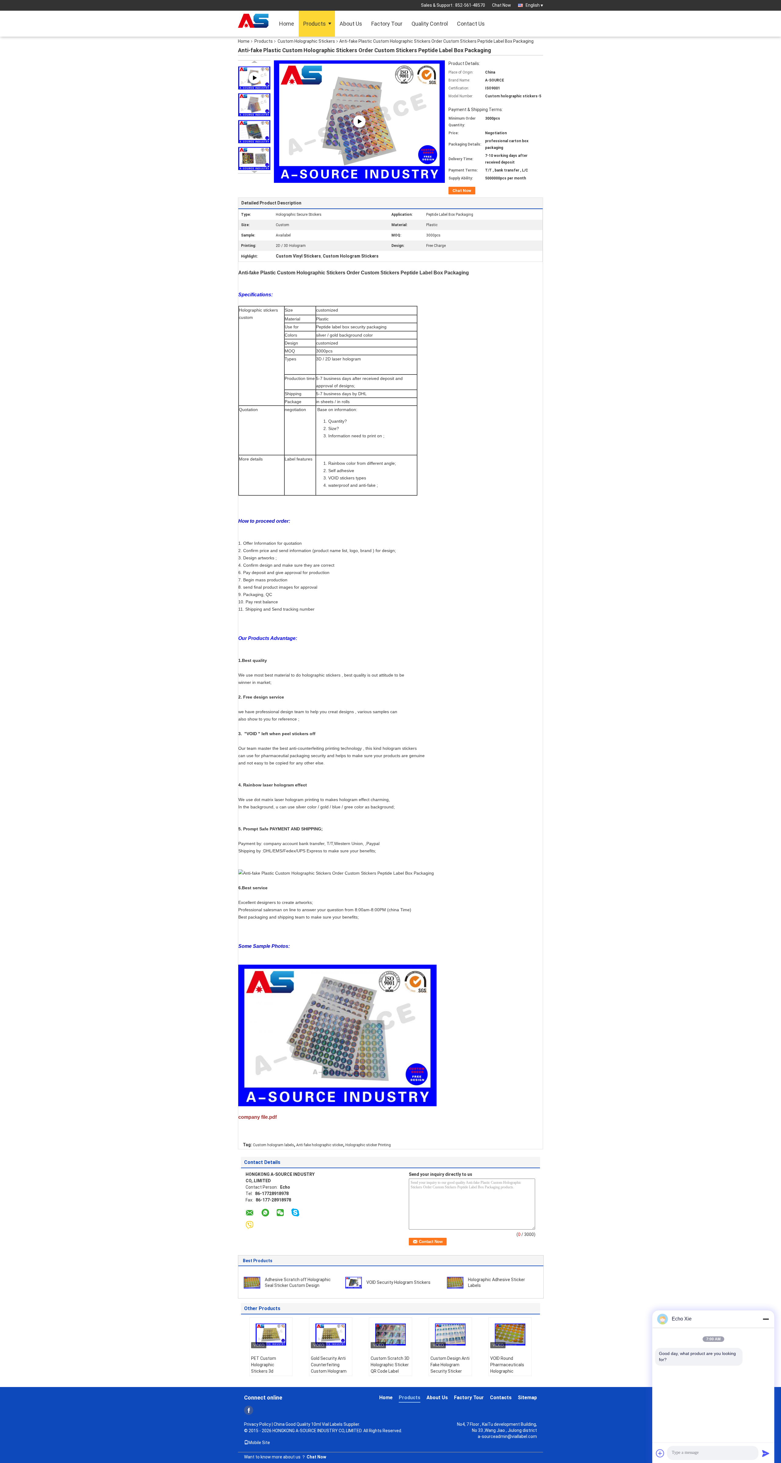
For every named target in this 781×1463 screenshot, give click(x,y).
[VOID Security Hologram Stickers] (353, 1282)
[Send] (766, 1453)
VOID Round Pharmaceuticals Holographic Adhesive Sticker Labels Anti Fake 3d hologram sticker (509, 1374)
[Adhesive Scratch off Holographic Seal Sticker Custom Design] (252, 1282)
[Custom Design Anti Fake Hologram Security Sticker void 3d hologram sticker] (450, 1334)
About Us (351, 23)
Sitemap (527, 1397)
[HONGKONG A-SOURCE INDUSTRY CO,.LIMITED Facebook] (248, 1410)
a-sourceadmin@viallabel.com (507, 1436)
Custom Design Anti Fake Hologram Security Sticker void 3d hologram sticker (450, 1371)
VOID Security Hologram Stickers (398, 1282)
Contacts (501, 1397)
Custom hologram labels (273, 1145)
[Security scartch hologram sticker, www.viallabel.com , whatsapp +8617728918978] (359, 120)
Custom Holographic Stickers (306, 41)
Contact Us (471, 23)
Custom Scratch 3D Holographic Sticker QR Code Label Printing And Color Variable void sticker (390, 1371)
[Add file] (660, 1453)
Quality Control (430, 23)
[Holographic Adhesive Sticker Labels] (455, 1282)
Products (314, 23)
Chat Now (501, 5)
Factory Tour (386, 23)
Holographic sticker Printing (368, 1145)
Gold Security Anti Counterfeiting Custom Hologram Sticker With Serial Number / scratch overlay (329, 1374)
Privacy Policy (257, 1424)
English (533, 5)
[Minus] (765, 1319)
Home (286, 23)
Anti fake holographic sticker (319, 1145)
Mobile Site (259, 1442)
